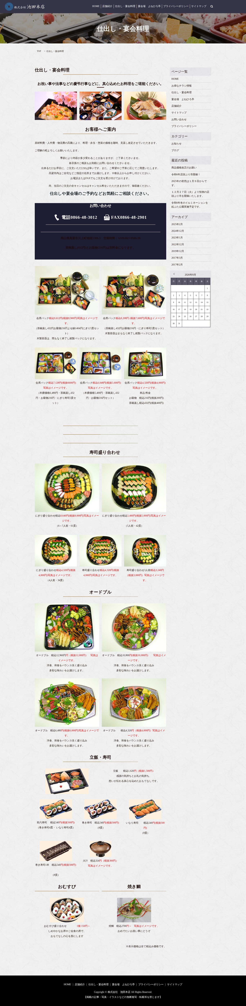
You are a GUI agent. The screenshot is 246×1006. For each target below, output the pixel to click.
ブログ (175, 150)
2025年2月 (177, 224)
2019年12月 (177, 251)
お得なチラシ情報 (181, 85)
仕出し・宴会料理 (125, 6)
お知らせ (176, 143)
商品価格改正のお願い (184, 167)
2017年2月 (177, 264)
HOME (96, 6)
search (211, 6)
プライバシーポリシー (176, 6)
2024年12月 (177, 231)
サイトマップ (198, 6)
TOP (39, 51)
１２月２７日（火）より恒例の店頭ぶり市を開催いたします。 (190, 194)
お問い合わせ (179, 119)
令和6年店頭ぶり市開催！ (185, 174)
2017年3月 (177, 257)
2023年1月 (177, 237)
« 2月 (175, 274)
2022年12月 (177, 244)
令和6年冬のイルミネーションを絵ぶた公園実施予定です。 (189, 204)
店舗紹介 (107, 6)
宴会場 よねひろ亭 (149, 6)
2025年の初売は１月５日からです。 (189, 183)
